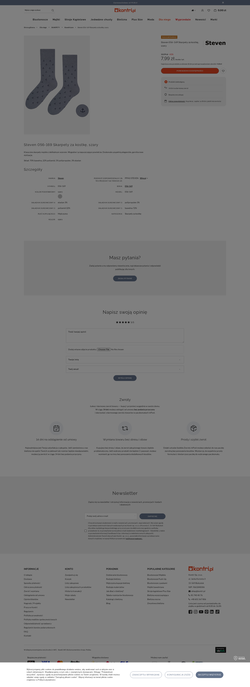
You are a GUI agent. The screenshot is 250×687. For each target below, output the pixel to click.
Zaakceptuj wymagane (145, 674)
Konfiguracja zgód (178, 674)
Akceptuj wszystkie (209, 674)
